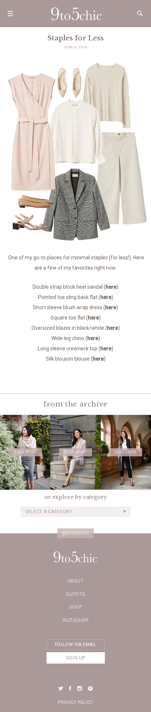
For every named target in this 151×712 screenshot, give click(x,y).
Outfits (75, 594)
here (111, 287)
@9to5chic (75, 533)
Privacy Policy (75, 702)
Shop (75, 607)
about (76, 581)
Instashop (76, 620)
